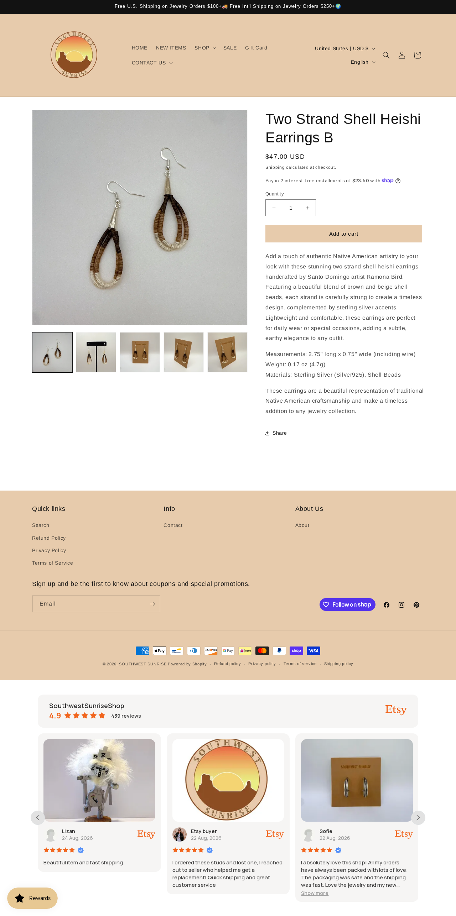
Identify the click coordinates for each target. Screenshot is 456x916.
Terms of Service (52, 563)
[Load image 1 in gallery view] (52, 352)
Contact (173, 525)
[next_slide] (418, 818)
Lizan (68, 831)
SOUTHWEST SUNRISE (142, 664)
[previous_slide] (38, 818)
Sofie (326, 831)
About (302, 525)
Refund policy (227, 663)
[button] (204, 47)
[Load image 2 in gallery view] (96, 352)
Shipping (275, 167)
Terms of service (300, 663)
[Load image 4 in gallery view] (184, 352)
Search (41, 525)
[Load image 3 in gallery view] (140, 352)
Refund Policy (49, 538)
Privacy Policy (49, 550)
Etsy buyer (204, 831)
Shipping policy (339, 663)
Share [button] (280, 433)
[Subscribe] (152, 604)
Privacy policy (262, 663)
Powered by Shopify (187, 664)
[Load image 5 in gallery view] (227, 352)
